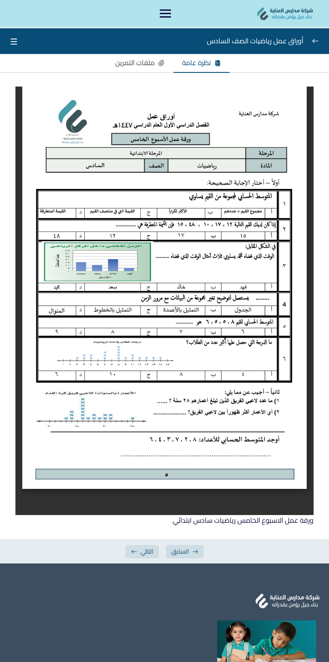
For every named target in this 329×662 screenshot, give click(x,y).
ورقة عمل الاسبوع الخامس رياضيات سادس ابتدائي (243, 520)
